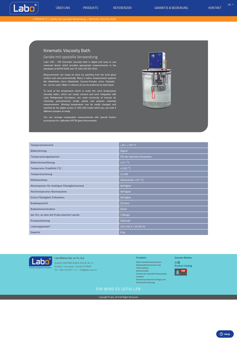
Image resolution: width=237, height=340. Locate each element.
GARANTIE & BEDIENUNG (171, 7)
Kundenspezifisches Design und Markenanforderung (151, 281)
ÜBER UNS (63, 7)
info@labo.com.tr (88, 270)
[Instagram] (176, 263)
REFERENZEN (122, 7)
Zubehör (140, 276)
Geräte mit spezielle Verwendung (151, 273)
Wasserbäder (142, 270)
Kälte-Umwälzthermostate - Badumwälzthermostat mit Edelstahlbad (149, 264)
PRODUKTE (90, 7)
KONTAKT (215, 7)
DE (230, 4)
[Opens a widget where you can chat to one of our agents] (225, 334)
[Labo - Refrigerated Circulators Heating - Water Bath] (24, 8)
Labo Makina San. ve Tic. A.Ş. (69, 258)
